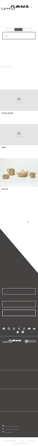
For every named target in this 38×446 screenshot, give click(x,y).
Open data (5, 379)
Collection (15, 14)
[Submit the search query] (4, 36)
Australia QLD (6, 66)
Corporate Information (20, 442)
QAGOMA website (8, 381)
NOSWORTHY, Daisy (8, 116)
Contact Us (8, 432)
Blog (21, 379)
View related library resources (12, 211)
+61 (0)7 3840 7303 (12, 429)
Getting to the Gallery (12, 426)
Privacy (22, 440)
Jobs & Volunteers (10, 440)
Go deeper (30, 22)
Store (4, 384)
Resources (27, 29)
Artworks (7, 22)
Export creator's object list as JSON (14, 222)
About (22, 381)
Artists (18, 22)
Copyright (31, 440)
